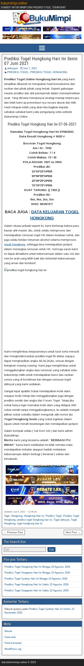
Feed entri (10, 637)
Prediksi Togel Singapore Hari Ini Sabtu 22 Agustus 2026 (36, 590)
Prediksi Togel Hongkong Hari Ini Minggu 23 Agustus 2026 (37, 566)
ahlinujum (12, 68)
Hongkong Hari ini (34, 515)
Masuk (8, 631)
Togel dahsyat (61, 519)
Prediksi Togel (54, 515)
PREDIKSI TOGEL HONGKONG (48, 72)
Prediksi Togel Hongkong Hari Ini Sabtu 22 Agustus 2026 (36, 584)
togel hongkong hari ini (29, 523)
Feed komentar (12, 643)
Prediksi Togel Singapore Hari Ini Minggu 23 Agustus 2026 (37, 572)
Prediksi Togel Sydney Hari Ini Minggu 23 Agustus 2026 (35, 578)
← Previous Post (13, 532)
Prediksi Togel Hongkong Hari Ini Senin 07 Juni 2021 (41, 61)
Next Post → (73, 532)
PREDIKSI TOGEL (18, 72)
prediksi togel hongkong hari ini (34, 519)
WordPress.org (12, 649)
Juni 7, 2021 (30, 68)
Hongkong (16, 515)
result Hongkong (14, 244)
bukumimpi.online (14, 3)
